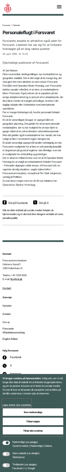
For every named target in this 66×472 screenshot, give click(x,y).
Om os (6, 322)
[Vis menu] (59, 7)
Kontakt (7, 288)
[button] (32, 440)
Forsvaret (6, 25)
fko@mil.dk (16, 279)
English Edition (10, 338)
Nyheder (16, 25)
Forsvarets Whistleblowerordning (14, 330)
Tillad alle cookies (33, 430)
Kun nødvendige (33, 412)
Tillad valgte (33, 421)
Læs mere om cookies (17, 404)
